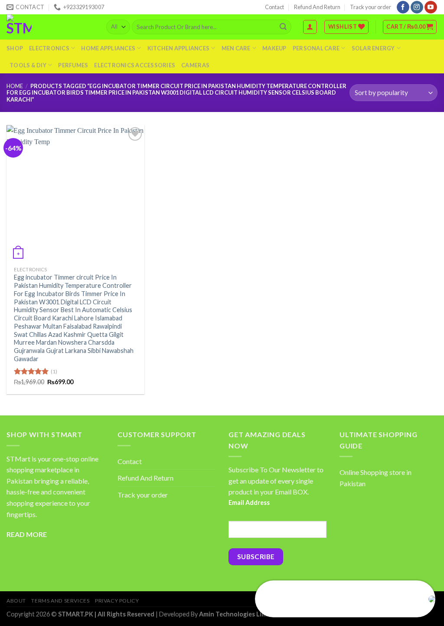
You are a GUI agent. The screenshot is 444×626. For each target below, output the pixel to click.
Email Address (249, 502)
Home (15, 85)
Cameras (195, 65)
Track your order (370, 6)
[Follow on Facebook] (403, 7)
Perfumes (73, 65)
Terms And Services (60, 600)
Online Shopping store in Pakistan (375, 478)
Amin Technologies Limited (239, 614)
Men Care (236, 48)
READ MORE (27, 534)
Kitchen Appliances (178, 48)
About (16, 600)
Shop (15, 48)
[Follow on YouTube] (430, 7)
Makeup (274, 48)
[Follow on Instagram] (417, 7)
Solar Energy (373, 48)
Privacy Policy (117, 600)
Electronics (49, 48)
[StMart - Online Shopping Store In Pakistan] (50, 27)
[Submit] (283, 27)
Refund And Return (317, 6)
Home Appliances (108, 48)
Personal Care (316, 48)
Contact (274, 6)
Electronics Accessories (134, 65)
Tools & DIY (28, 65)
